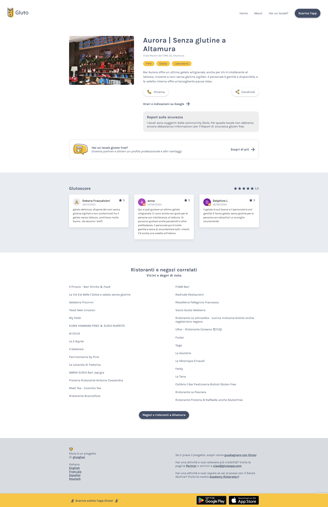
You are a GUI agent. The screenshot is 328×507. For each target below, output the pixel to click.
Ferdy (179, 368)
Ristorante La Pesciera (190, 392)
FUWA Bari (182, 286)
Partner (191, 466)
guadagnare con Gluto (240, 455)
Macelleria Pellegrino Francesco (197, 302)
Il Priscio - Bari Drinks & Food (89, 286)
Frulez (179, 337)
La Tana (180, 376)
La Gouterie (183, 353)
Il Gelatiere (76, 349)
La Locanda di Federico (85, 364)
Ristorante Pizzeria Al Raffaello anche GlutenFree (209, 400)
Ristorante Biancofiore (84, 396)
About (258, 13)
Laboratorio (182, 63)
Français (75, 471)
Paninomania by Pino (84, 357)
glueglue (79, 457)
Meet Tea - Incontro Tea (85, 388)
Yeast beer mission (82, 310)
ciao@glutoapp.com (227, 466)
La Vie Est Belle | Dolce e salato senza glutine (99, 294)
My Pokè (75, 318)
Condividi (248, 92)
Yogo (178, 345)
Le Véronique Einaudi (190, 361)
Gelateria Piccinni (81, 302)
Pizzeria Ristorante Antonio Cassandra (96, 380)
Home (244, 13)
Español (74, 475)
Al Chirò (74, 333)
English (74, 468)
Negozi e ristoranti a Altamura (164, 415)
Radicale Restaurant (189, 294)
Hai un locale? (278, 13)
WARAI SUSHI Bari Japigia (86, 372)
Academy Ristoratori (224, 476)
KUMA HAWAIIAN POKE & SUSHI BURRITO (97, 325)
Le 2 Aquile (76, 341)
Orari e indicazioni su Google (163, 104)
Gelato (163, 63)
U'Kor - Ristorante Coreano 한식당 (198, 329)
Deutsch (75, 479)
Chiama (159, 92)
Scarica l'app (307, 13)
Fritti (149, 63)
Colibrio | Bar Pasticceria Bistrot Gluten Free (205, 384)
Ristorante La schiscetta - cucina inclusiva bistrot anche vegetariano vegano (214, 319)
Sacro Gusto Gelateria (190, 310)
